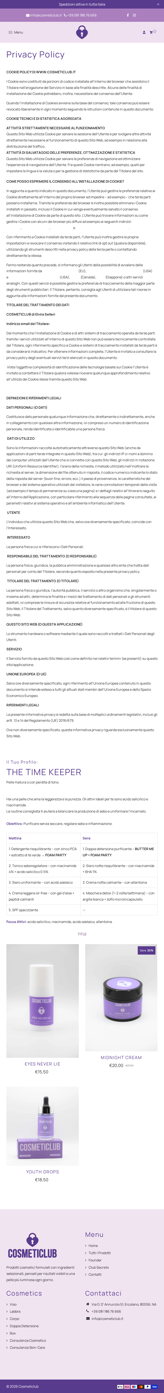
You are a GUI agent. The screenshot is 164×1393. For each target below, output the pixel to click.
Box (13, 1333)
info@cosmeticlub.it (45, 15)
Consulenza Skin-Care (27, 1347)
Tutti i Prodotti (100, 1252)
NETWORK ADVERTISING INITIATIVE (114, 271)
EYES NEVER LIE (42, 1064)
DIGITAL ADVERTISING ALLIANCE (34, 277)
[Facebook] (127, 15)
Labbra (15, 1311)
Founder (95, 1260)
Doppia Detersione (24, 1326)
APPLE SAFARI (62, 227)
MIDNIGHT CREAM (121, 1057)
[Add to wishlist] (73, 1001)
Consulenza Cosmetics (28, 1340)
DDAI (101, 277)
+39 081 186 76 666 (82, 15)
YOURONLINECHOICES (60, 271)
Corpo (14, 1318)
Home (93, 1245)
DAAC (75, 277)
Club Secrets (99, 1267)
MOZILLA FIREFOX (35, 227)
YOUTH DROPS (42, 1172)
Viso (13, 1304)
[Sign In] (144, 32)
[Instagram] (134, 15)
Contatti (95, 1274)
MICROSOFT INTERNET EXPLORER (102, 227)
